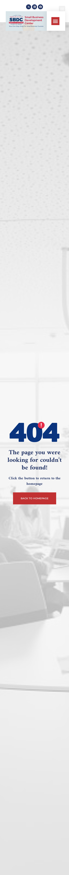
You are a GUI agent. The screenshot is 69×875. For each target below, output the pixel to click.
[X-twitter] (28, 6)
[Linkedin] (34, 6)
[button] (55, 21)
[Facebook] (40, 6)
